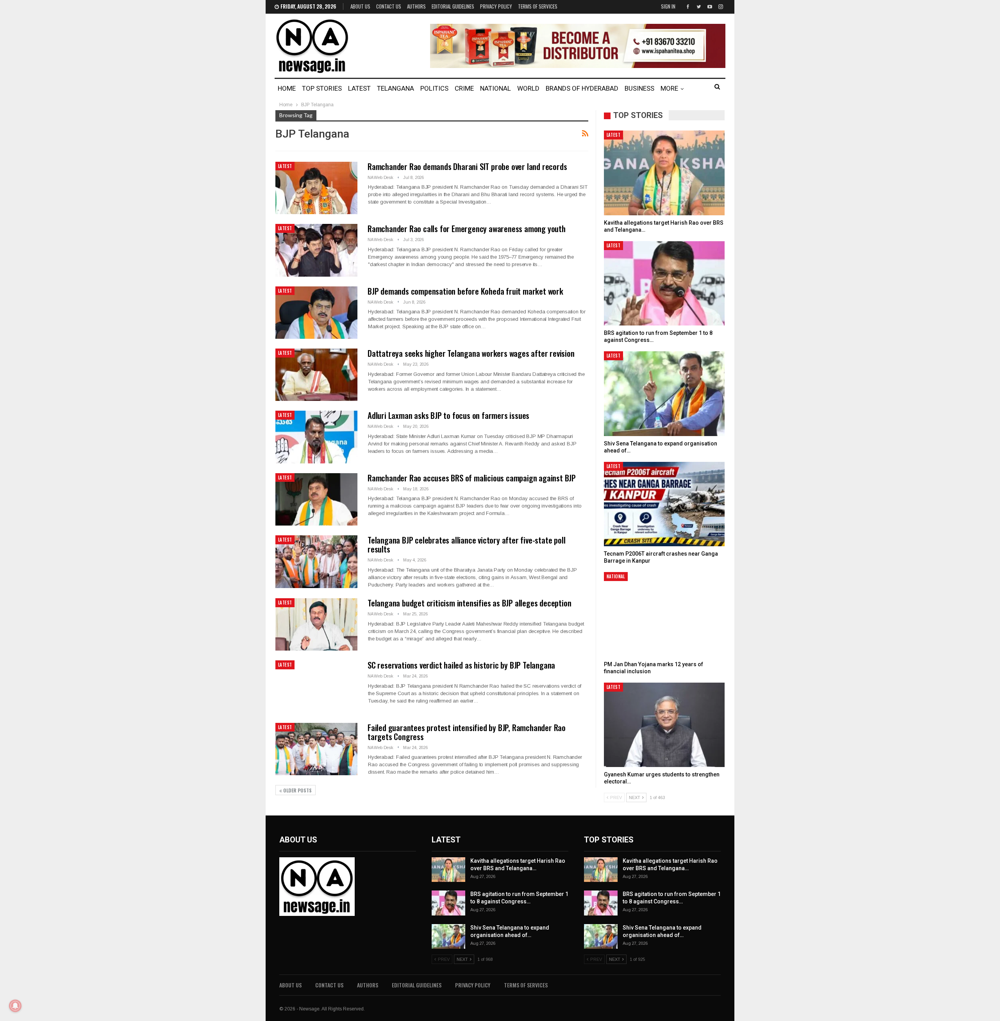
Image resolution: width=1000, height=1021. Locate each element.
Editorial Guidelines (453, 6)
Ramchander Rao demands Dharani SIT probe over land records (467, 166)
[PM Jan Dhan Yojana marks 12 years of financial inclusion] (664, 614)
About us (360, 6)
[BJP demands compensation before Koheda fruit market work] (316, 312)
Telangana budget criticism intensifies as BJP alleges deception (469, 603)
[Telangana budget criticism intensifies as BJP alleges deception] (316, 624)
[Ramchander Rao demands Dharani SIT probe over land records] (316, 188)
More (669, 88)
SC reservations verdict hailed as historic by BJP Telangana (461, 665)
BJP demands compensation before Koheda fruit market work (465, 291)
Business (639, 88)
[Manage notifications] (15, 1006)
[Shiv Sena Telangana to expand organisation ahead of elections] (664, 393)
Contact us (388, 6)
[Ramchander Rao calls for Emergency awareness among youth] (316, 250)
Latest (359, 88)
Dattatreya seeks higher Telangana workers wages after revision (471, 353)
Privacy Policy (496, 6)
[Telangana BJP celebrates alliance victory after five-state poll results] (316, 561)
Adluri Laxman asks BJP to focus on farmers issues (448, 415)
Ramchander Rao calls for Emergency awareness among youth (467, 228)
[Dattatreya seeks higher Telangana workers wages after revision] (316, 375)
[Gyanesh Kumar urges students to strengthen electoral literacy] (664, 725)
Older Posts (297, 790)
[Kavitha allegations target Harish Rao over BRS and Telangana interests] (664, 173)
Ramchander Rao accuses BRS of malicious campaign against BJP (472, 478)
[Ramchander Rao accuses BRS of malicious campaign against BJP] (316, 499)
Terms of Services (537, 6)
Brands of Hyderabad (582, 88)
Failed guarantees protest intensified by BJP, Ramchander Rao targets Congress (467, 731)
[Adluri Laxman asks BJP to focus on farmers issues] (316, 437)
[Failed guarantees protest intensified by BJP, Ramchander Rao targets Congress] (316, 749)
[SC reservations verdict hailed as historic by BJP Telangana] (316, 686)
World (528, 88)
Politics (434, 88)
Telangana (395, 88)
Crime (464, 88)
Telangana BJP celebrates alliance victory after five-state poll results (466, 544)
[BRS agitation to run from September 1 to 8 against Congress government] (664, 283)
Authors (416, 6)
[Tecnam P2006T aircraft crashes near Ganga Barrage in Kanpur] (664, 504)
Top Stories (322, 88)
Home (287, 88)
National (495, 88)
